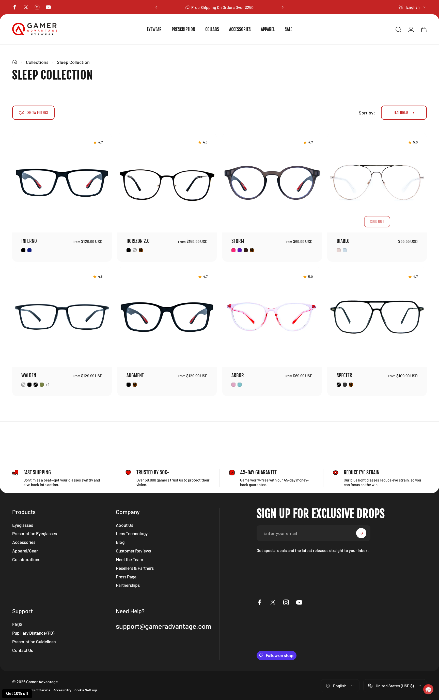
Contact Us (22, 650)
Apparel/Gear (25, 550)
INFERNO (29, 241)
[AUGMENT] (167, 317)
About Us (124, 525)
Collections (37, 62)
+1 (48, 384)
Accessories (23, 542)
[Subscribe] (361, 533)
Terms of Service (38, 690)
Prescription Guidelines (34, 641)
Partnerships (128, 585)
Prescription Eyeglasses (34, 533)
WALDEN (28, 375)
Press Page (126, 576)
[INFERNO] (62, 183)
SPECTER (344, 375)
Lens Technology (132, 533)
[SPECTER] (377, 317)
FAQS (17, 624)
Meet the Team (129, 559)
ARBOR (237, 375)
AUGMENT (135, 375)
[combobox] (413, 7)
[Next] (282, 7)
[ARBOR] (272, 317)
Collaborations (26, 559)
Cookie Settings (85, 690)
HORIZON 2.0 (138, 241)
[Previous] (157, 7)
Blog (120, 542)
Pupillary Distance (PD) (33, 632)
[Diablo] (377, 183)
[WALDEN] (62, 317)
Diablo (343, 241)
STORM (237, 241)
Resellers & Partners (135, 568)
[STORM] (272, 183)
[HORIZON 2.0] (167, 183)
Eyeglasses (22, 525)
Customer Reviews (133, 550)
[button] (428, 689)
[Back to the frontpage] (14, 62)
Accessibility (62, 690)
